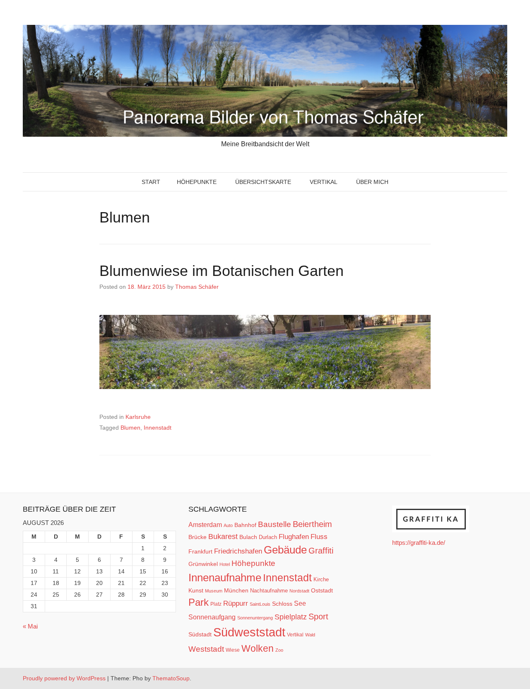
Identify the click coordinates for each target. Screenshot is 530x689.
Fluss (319, 537)
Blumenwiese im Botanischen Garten (221, 270)
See (300, 603)
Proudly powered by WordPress (64, 678)
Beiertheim (312, 524)
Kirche (321, 579)
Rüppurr (235, 603)
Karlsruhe (138, 416)
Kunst (195, 590)
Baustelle (274, 524)
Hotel (224, 564)
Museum (213, 590)
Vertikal (323, 182)
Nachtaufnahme (269, 590)
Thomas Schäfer (197, 286)
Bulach (248, 537)
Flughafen (294, 536)
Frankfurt (200, 552)
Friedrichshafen (238, 551)
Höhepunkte (197, 182)
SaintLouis (260, 604)
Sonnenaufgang (212, 617)
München (236, 590)
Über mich (372, 182)
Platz (216, 604)
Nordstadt (299, 590)
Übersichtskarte (263, 182)
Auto (228, 525)
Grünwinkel (203, 564)
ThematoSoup (171, 678)
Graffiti (320, 550)
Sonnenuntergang (255, 617)
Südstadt (200, 634)
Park (198, 602)
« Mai (30, 626)
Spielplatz (291, 617)
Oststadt (322, 590)
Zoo (279, 650)
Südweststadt (249, 632)
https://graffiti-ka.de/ (418, 542)
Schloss (282, 603)
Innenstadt (157, 427)
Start (151, 182)
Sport (318, 616)
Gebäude (285, 550)
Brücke (197, 537)
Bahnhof (245, 525)
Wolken (257, 648)
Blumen (130, 427)
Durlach (268, 537)
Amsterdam (205, 524)
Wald (310, 634)
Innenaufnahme (224, 577)
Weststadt (206, 649)
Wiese (233, 650)
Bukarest (223, 536)
